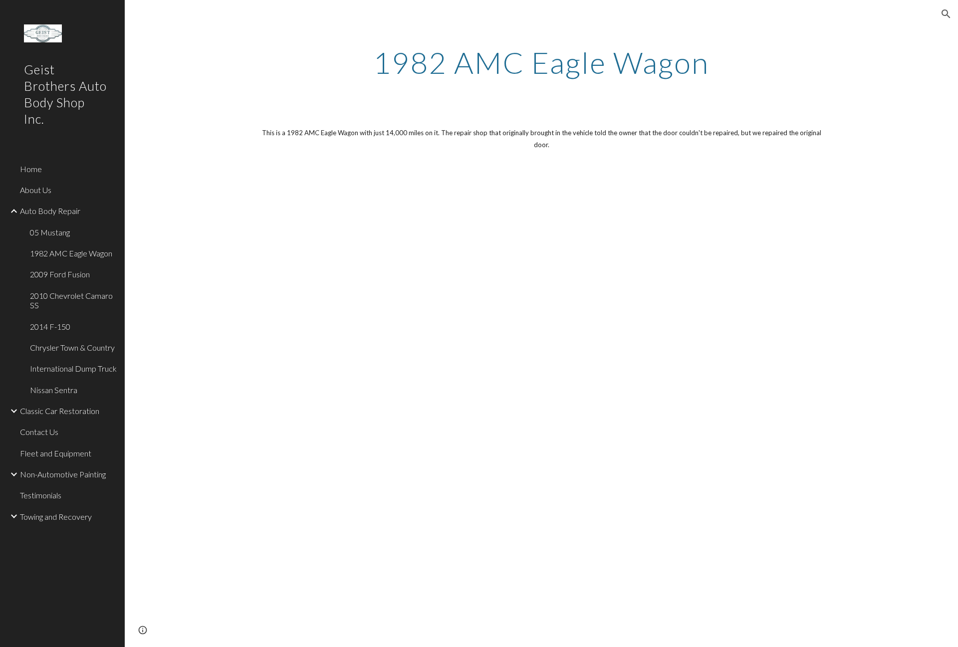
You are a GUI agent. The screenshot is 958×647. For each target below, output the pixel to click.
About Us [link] (35, 190)
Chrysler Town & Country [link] (72, 347)
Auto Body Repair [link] (50, 211)
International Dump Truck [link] (73, 368)
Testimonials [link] (40, 495)
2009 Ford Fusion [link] (60, 274)
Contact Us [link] (39, 431)
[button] (946, 14)
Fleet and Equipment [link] (55, 453)
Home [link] (31, 169)
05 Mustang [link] (50, 232)
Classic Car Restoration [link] (59, 411)
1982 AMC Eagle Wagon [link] (71, 253)
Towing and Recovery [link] (56, 516)
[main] (541, 62)
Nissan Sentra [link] (53, 390)
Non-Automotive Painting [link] (63, 474)
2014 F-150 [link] (50, 326)
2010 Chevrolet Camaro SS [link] (71, 300)
